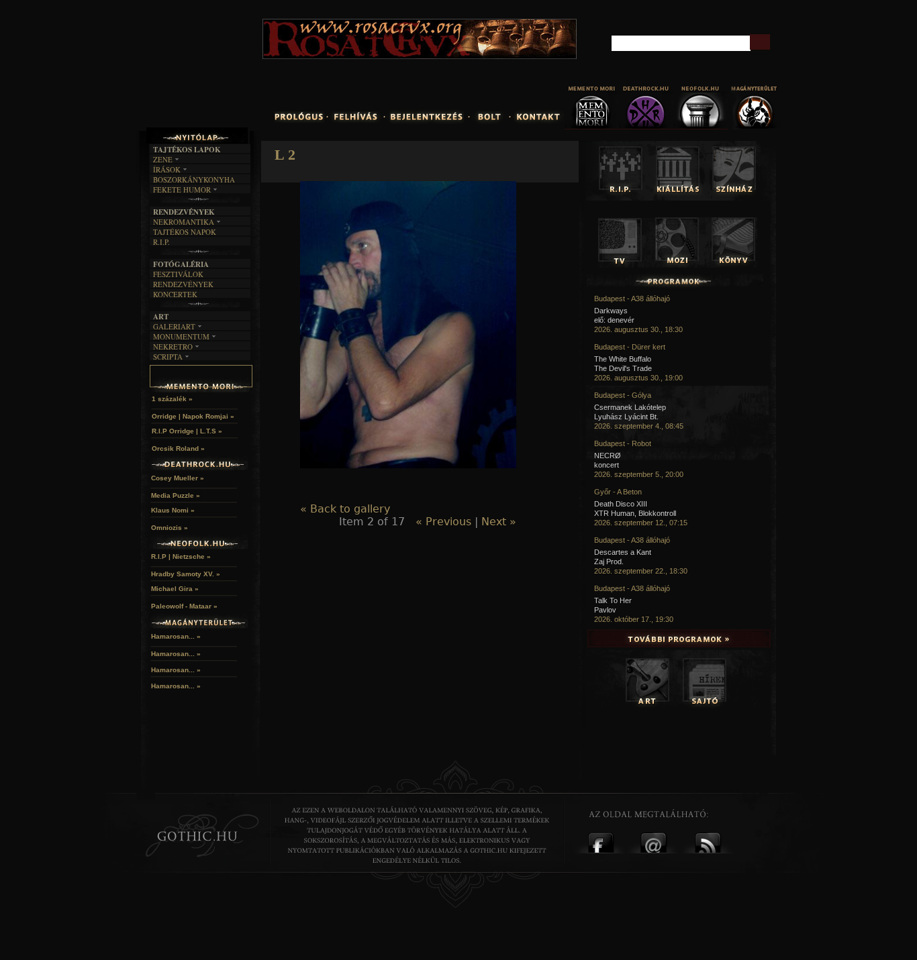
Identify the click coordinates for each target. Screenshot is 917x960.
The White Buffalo (622, 359)
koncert (606, 465)
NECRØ (607, 455)
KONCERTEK (175, 294)
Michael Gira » (175, 588)
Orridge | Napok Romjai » (193, 416)
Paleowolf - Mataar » (184, 606)
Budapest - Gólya (622, 395)
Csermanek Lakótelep (630, 407)
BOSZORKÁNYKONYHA (194, 179)
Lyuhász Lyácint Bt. (626, 417)
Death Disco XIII (620, 504)
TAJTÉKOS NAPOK (184, 232)
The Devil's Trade (623, 368)
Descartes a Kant (622, 552)
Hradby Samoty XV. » (185, 574)
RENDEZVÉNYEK (183, 284)
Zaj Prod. (609, 561)
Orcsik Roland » (178, 448)
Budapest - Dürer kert (629, 347)
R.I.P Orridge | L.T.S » (187, 431)
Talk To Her (613, 600)
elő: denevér (614, 320)
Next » (498, 521)
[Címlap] (229, 71)
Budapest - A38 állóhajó (632, 299)
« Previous (443, 521)
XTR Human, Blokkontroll (635, 513)
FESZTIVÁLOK (178, 274)
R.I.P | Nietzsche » (181, 556)
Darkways (611, 311)
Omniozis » (169, 527)
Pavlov (605, 610)
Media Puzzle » (175, 495)
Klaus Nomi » (173, 510)
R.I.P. (161, 242)
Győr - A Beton (618, 492)
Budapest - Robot (622, 443)
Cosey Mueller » (177, 478)
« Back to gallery (345, 508)
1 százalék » (172, 399)
